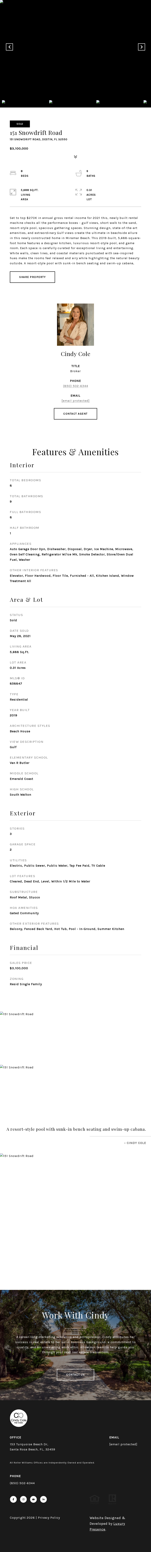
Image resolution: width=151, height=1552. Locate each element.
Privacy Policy (49, 1517)
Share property (32, 277)
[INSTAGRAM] (23, 1499)
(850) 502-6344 (75, 386)
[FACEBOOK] (13, 1499)
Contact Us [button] (75, 1374)
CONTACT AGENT (75, 413)
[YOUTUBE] (33, 1499)
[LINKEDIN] (43, 1499)
